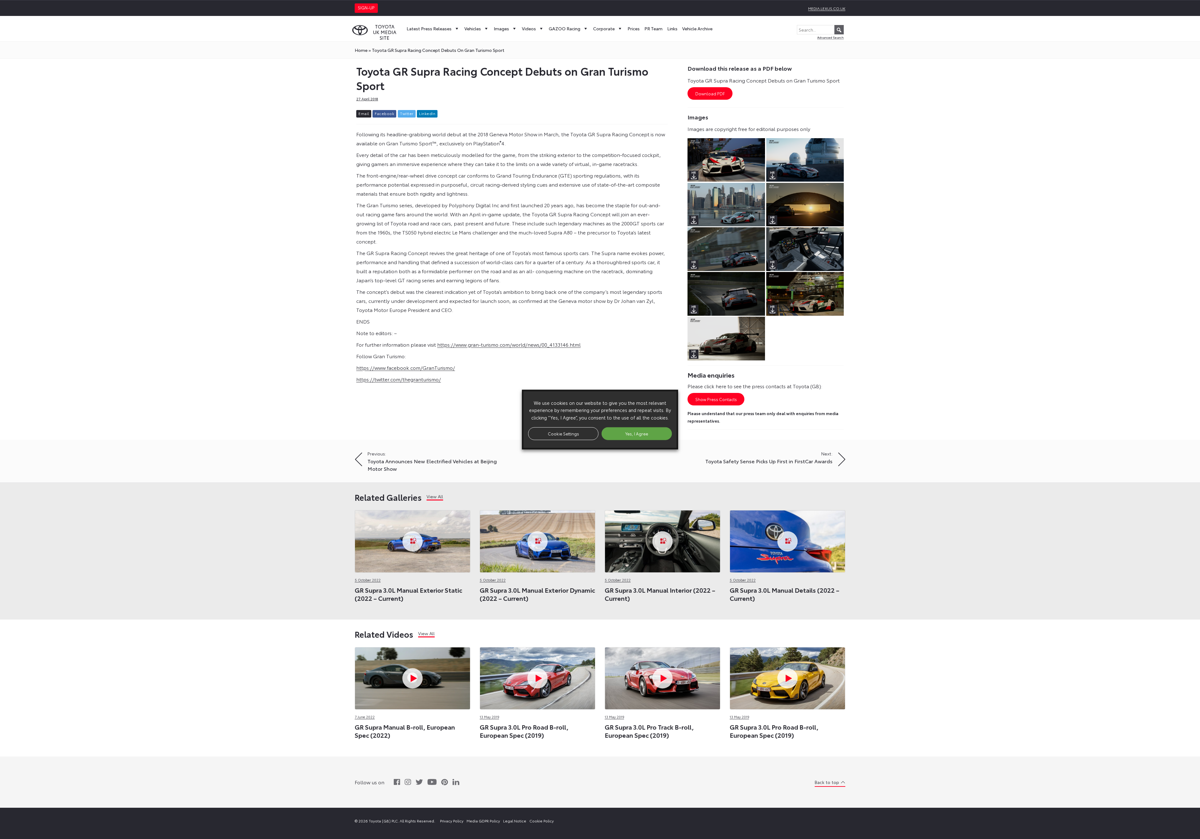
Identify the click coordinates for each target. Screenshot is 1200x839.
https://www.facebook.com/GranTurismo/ (405, 367)
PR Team (653, 28)
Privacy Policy (451, 820)
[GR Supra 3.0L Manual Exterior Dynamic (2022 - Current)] (537, 539)
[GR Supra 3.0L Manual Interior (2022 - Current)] (662, 539)
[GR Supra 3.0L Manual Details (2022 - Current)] (787, 539)
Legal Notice (514, 820)
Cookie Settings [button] (563, 433)
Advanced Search (830, 37)
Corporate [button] (604, 28)
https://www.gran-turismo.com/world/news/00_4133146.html (509, 344)
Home (361, 50)
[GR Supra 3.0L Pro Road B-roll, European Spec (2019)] (537, 676)
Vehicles (472, 28)
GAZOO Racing (564, 28)
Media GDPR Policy (483, 820)
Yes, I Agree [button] (636, 433)
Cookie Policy (541, 820)
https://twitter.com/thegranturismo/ (398, 379)
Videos (529, 28)
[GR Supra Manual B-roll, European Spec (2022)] (412, 676)
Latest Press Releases (429, 28)
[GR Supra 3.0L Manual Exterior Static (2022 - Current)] (412, 539)
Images (501, 28)
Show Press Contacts (716, 399)
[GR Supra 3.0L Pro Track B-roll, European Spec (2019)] (662, 676)
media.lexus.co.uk (826, 8)
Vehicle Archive (697, 28)
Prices (634, 28)
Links (672, 28)
